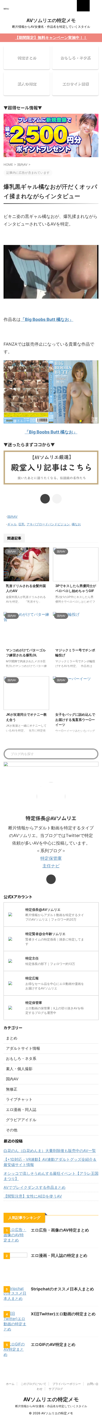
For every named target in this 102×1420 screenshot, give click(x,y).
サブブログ (56, 1389)
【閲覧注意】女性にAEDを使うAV (33, 1196)
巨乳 (22, 524)
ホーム (10, 1384)
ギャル (12, 524)
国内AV (12, 516)
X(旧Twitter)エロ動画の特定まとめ (63, 1314)
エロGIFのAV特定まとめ (53, 1344)
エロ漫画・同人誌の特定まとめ (59, 1255)
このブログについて (33, 1384)
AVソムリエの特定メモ (51, 20)
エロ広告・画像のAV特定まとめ (60, 1230)
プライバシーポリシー (66, 1384)
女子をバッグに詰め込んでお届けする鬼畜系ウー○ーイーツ (75, 719)
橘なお (76, 524)
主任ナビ (51, 865)
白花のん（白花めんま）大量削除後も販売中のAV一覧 (50, 1150)
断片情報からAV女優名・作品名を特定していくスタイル (51, 1406)
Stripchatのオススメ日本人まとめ (62, 1289)
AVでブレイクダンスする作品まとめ (34, 1187)
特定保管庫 (51, 858)
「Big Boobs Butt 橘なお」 (47, 319)
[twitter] (45, 498)
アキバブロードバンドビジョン (48, 524)
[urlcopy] (57, 498)
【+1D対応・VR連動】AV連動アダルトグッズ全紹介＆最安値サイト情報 (50, 1162)
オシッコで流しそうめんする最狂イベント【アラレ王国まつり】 (51, 1176)
